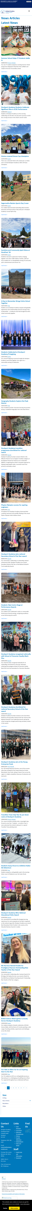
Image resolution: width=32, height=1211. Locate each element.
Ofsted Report (19, 1134)
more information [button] (25, 1204)
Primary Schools (11, 55)
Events (9, 151)
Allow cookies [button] (14, 1208)
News (4, 1087)
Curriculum (19, 1122)
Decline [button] (5, 1208)
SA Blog (4, 1090)
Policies (18, 1128)
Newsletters (6, 1095)
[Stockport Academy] (7, 3)
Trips (8, 298)
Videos (4, 1098)
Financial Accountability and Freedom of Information (13, 1186)
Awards (9, 447)
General (9, 104)
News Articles (6, 1093)
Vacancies (18, 1150)
